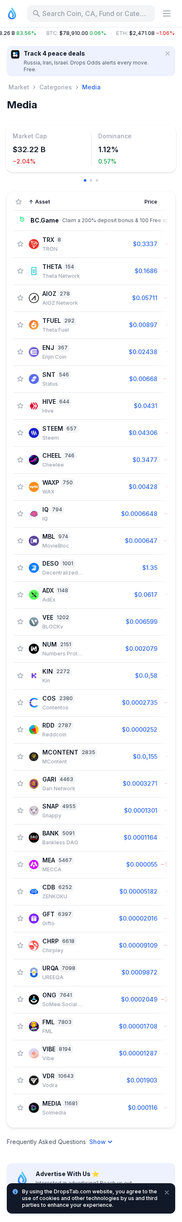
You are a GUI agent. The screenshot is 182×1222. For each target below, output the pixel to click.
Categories (55, 87)
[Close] (167, 53)
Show (97, 1141)
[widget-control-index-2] (97, 180)
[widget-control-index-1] (91, 180)
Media (91, 87)
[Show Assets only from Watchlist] (19, 201)
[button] (91, 33)
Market (18, 87)
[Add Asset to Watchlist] (20, 244)
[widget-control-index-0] (85, 180)
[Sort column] (106, 202)
